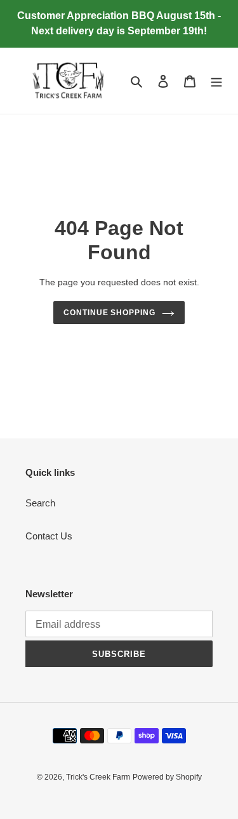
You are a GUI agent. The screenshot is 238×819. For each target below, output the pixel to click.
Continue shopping (109, 312)
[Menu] (216, 81)
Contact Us (48, 536)
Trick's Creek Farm (98, 777)
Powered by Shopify (167, 777)
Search (40, 502)
